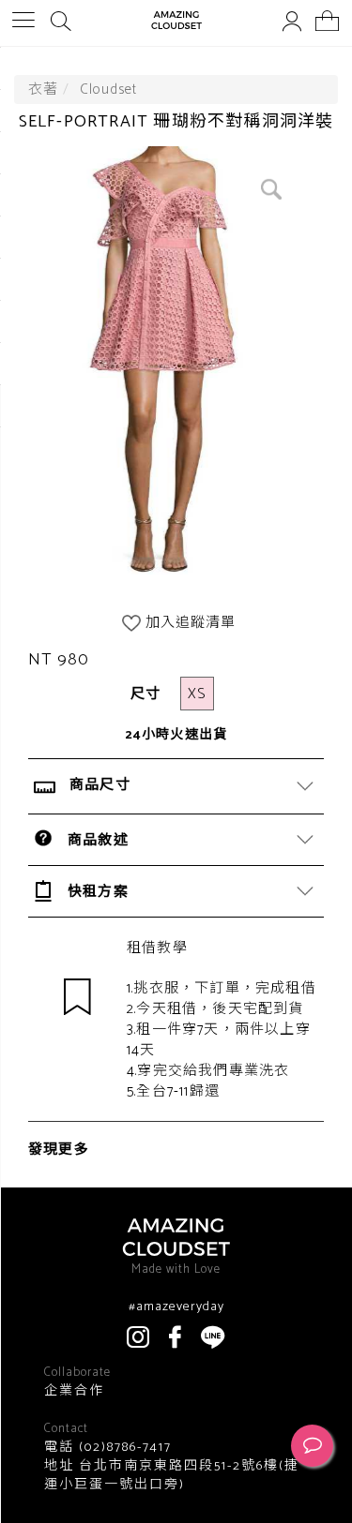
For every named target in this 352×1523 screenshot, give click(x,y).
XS (197, 694)
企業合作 (74, 1391)
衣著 (43, 89)
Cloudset (109, 89)
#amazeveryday (176, 1307)
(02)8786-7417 (123, 1447)
